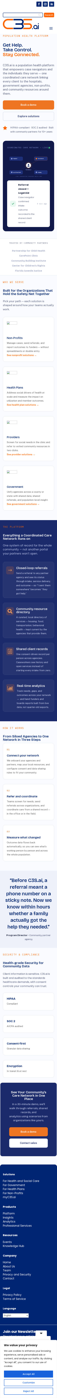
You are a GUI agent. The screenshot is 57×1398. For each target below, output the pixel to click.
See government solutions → (23, 504)
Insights (8, 1218)
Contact (8, 1278)
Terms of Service (14, 1299)
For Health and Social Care (21, 1181)
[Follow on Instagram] (45, 4)
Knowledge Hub (13, 1246)
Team (7, 1270)
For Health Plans (14, 1189)
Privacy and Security (17, 1274)
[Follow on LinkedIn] (51, 4)
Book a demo (28, 104)
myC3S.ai (9, 1197)
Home (7, 1262)
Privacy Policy (12, 1295)
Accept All (29, 1374)
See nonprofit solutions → (22, 355)
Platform (9, 1213)
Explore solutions (28, 116)
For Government (14, 1185)
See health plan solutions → (23, 404)
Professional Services (17, 1226)
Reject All (28, 1391)
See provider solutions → (21, 454)
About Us (9, 1266)
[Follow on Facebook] (38, 4)
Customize (28, 1382)
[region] (28, 1369)
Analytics (9, 1221)
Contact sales (28, 1143)
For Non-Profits (13, 1193)
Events (7, 1242)
